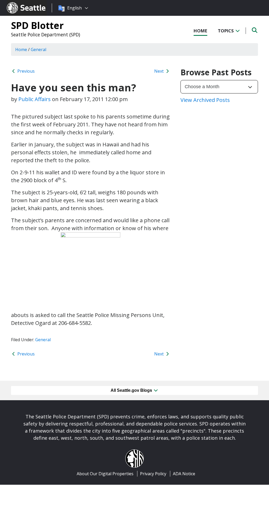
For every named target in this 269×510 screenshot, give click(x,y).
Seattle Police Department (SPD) (45, 34)
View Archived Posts (205, 99)
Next (159, 71)
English (74, 8)
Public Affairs (34, 99)
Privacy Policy (153, 474)
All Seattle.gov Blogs (132, 390)
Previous (25, 71)
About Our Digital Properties (105, 474)
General (43, 340)
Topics (226, 31)
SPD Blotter (37, 25)
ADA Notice (184, 474)
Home (200, 31)
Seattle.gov (18, 3)
